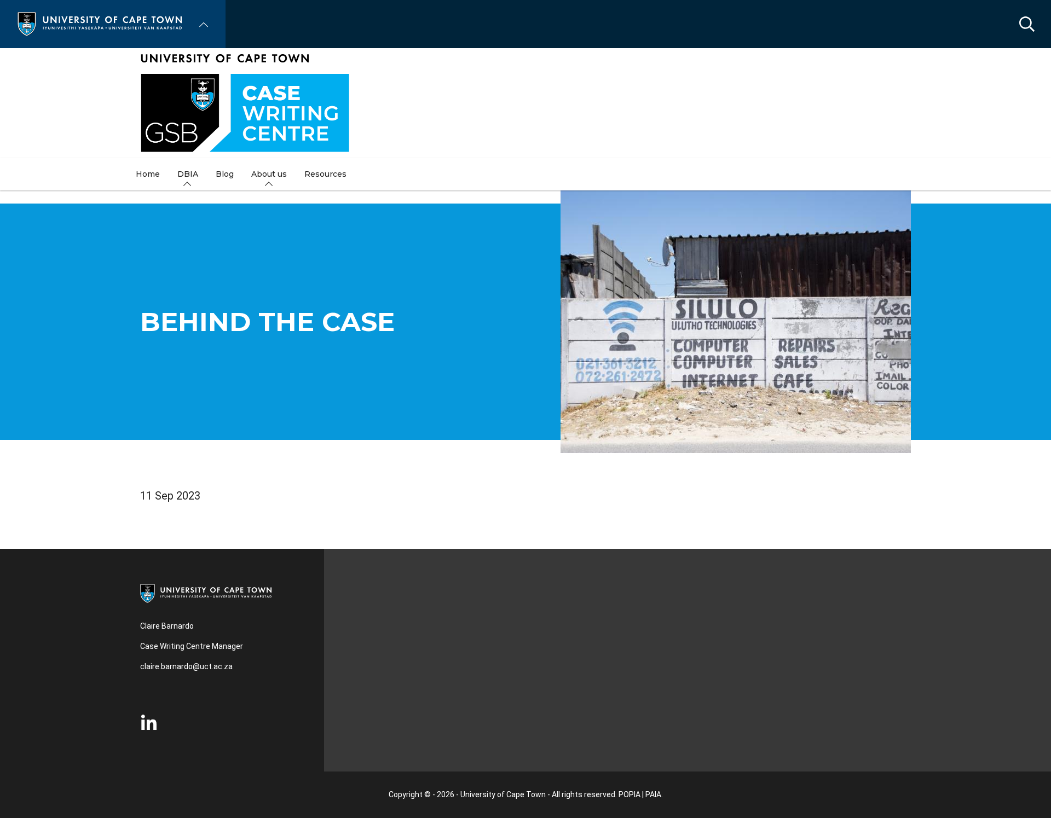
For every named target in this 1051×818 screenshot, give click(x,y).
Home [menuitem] (148, 174)
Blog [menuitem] (225, 174)
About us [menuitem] (269, 174)
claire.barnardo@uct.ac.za (186, 666)
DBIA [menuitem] (187, 174)
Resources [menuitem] (325, 174)
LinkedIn (149, 723)
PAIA (653, 794)
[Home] (100, 23)
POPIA (629, 794)
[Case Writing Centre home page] (525, 103)
